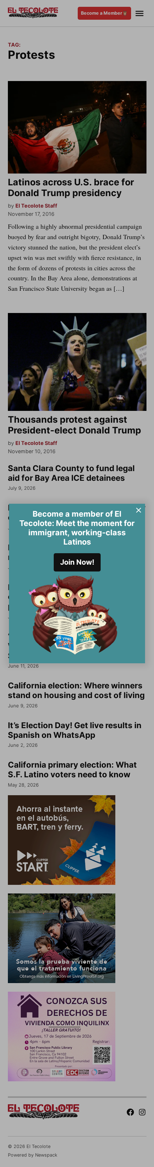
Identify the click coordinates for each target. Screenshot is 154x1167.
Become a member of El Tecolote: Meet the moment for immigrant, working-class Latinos (77, 527)
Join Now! (77, 562)
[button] (77, 583)
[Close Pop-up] (138, 510)
